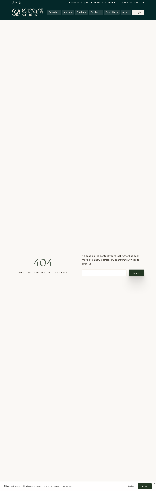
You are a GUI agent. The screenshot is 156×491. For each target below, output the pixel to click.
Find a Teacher (93, 2)
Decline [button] (131, 486)
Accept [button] (145, 486)
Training (80, 12)
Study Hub (111, 12)
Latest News (74, 2)
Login (138, 12)
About (67, 12)
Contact (111, 2)
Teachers (95, 12)
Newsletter (127, 2)
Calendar (53, 12)
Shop (124, 12)
